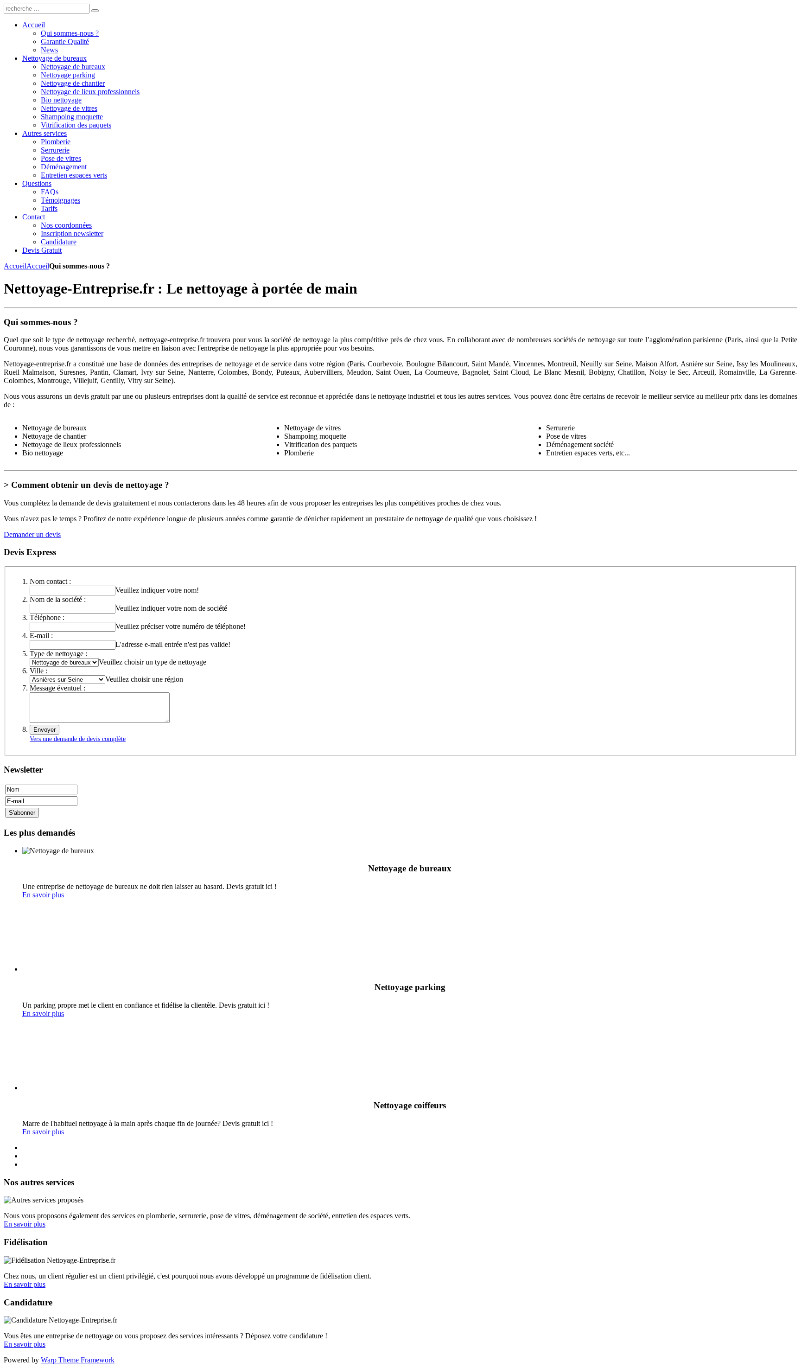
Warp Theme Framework (77, 1360)
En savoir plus (43, 895)
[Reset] (95, 10)
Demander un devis (32, 534)
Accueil (15, 266)
